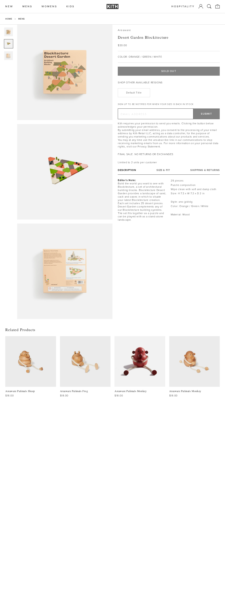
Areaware (124, 30)
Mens (21, 18)
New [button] (9, 6)
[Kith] (112, 6)
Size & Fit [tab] (163, 170)
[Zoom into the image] (64, 72)
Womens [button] (49, 6)
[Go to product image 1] (8, 32)
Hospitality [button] (183, 6)
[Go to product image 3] (8, 55)
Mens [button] (27, 6)
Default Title (134, 93)
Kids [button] (70, 6)
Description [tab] (127, 170)
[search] (209, 6)
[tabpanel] (169, 200)
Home (8, 18)
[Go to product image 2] (8, 43)
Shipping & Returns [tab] (205, 170)
